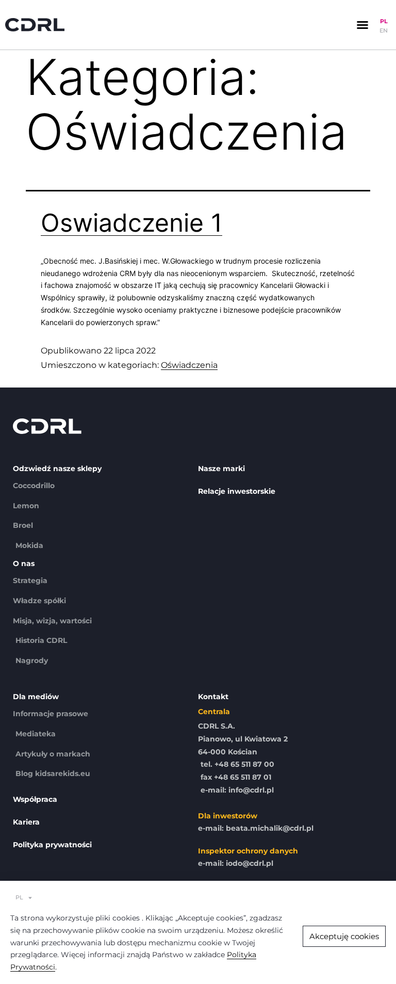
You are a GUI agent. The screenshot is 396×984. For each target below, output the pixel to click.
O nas (24, 563)
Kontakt (213, 696)
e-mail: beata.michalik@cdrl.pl (256, 828)
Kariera (26, 822)
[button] (362, 24)
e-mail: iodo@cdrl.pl (235, 863)
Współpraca (35, 799)
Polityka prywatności (52, 844)
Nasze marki (221, 468)
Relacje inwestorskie (236, 491)
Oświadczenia (189, 365)
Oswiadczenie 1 (131, 222)
